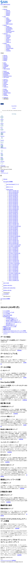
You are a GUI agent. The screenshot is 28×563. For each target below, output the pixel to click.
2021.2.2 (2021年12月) (14, 260)
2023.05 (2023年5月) (13, 233)
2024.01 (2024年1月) (13, 222)
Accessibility (6, 293)
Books (7, 22)
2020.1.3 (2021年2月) (13, 277)
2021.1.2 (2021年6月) (13, 270)
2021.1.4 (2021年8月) (13, 267)
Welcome (5, 179)
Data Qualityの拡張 (7, 315)
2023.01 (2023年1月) (13, 239)
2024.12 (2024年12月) (14, 206)
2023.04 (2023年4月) (13, 234)
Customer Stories (9, 48)
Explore (5, 43)
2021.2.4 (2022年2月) (13, 257)
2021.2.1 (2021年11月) (14, 261)
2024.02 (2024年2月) (13, 220)
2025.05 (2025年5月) (13, 199)
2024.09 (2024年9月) (13, 210)
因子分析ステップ (10, 323)
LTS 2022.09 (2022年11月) (15, 244)
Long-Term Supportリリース (12, 184)
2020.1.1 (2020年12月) (14, 280)
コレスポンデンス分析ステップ (13, 322)
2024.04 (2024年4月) (13, 217)
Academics (8, 21)
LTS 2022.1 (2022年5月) (14, 246)
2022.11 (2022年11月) (14, 242)
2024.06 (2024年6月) (13, 215)
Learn (4, 16)
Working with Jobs (7, 290)
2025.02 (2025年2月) (13, 203)
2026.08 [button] (2, 170)
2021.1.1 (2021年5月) (13, 271)
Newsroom (8, 39)
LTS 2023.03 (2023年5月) (14, 236)
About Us (5, 33)
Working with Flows (7, 285)
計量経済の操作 (7, 328)
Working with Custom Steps (9, 287)
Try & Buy (8, 45)
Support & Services (10, 31)
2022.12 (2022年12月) (14, 240)
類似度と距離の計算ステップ (13, 320)
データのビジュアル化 (8, 312)
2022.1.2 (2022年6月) (13, 250)
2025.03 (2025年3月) (13, 202)
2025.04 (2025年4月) (13, 200)
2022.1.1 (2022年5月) (13, 251)
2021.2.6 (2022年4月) (13, 254)
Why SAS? (8, 36)
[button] (14, 176)
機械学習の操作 (7, 329)
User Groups (8, 32)
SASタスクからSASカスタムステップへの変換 (14, 330)
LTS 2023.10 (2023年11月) (15, 226)
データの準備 (6, 313)
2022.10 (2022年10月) (14, 243)
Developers (8, 30)
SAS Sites (6, 98)
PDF (3, 171)
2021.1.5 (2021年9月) (13, 266)
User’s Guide (6, 282)
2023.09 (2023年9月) (13, 227)
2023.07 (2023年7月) (13, 230)
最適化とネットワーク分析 (9, 326)
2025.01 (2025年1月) (13, 205)
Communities (9, 27)
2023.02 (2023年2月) (13, 237)
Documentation (9, 28)
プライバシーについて (6, 560)
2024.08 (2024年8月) (13, 212)
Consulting (8, 50)
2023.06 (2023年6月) (13, 232)
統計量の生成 (6, 316)
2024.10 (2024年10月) (14, 209)
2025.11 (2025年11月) (14, 190)
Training (8, 19)
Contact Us (8, 42)
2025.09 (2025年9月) (13, 193)
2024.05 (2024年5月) (13, 216)
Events (7, 41)
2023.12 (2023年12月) (14, 223)
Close (2, 53)
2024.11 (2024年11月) (14, 207)
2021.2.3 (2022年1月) (13, 259)
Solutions (8, 14)
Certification (8, 20)
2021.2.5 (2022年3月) (13, 256)
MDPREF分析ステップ (11, 325)
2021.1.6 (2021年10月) (14, 264)
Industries (8, 12)
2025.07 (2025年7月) (13, 196)
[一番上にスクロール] (2, 559)
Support (5, 25)
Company (8, 37)
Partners (7, 49)
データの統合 (6, 310)
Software (5, 9)
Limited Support (9, 189)
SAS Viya (8, 11)
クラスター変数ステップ (12, 319)
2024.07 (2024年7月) (13, 213)
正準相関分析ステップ (11, 318)
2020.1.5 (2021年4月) (13, 274)
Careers (7, 38)
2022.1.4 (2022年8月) (13, 247)
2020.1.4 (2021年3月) (13, 276)
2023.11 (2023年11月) (14, 224)
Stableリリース (9, 186)
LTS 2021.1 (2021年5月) (14, 263)
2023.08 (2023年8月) (13, 229)
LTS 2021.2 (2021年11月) (14, 253)
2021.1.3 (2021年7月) (13, 269)
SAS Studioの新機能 (8, 181)
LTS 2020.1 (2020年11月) (14, 273)
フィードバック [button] (4, 173)
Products (8, 15)
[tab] (18, 219)
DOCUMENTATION (5, 4)
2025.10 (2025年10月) (14, 192)
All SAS (5, 6)
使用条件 (14, 560)
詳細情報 (19, 350)
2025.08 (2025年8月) (13, 195)
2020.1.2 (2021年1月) (13, 279)
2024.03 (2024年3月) (13, 219)
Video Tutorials (9, 23)
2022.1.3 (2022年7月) (13, 249)
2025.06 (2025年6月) (13, 197)
